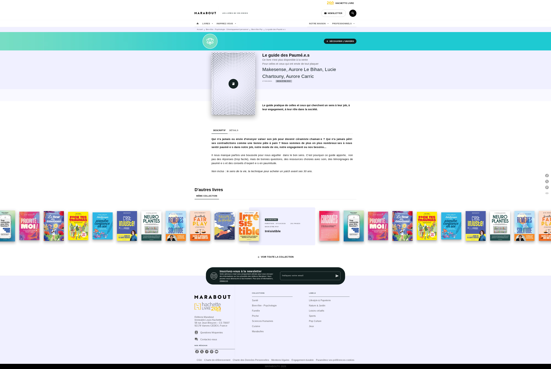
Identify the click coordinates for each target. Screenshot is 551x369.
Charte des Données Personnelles (251, 360)
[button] (333, 13)
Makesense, (275, 69)
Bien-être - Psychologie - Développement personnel (227, 29)
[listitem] (197, 351)
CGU (199, 360)
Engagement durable (303, 360)
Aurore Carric (300, 76)
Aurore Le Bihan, (307, 69)
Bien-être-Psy (257, 29)
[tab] (198, 23)
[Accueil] (207, 13)
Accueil (200, 29)
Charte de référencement (217, 360)
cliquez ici (224, 281)
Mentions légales (280, 360)
